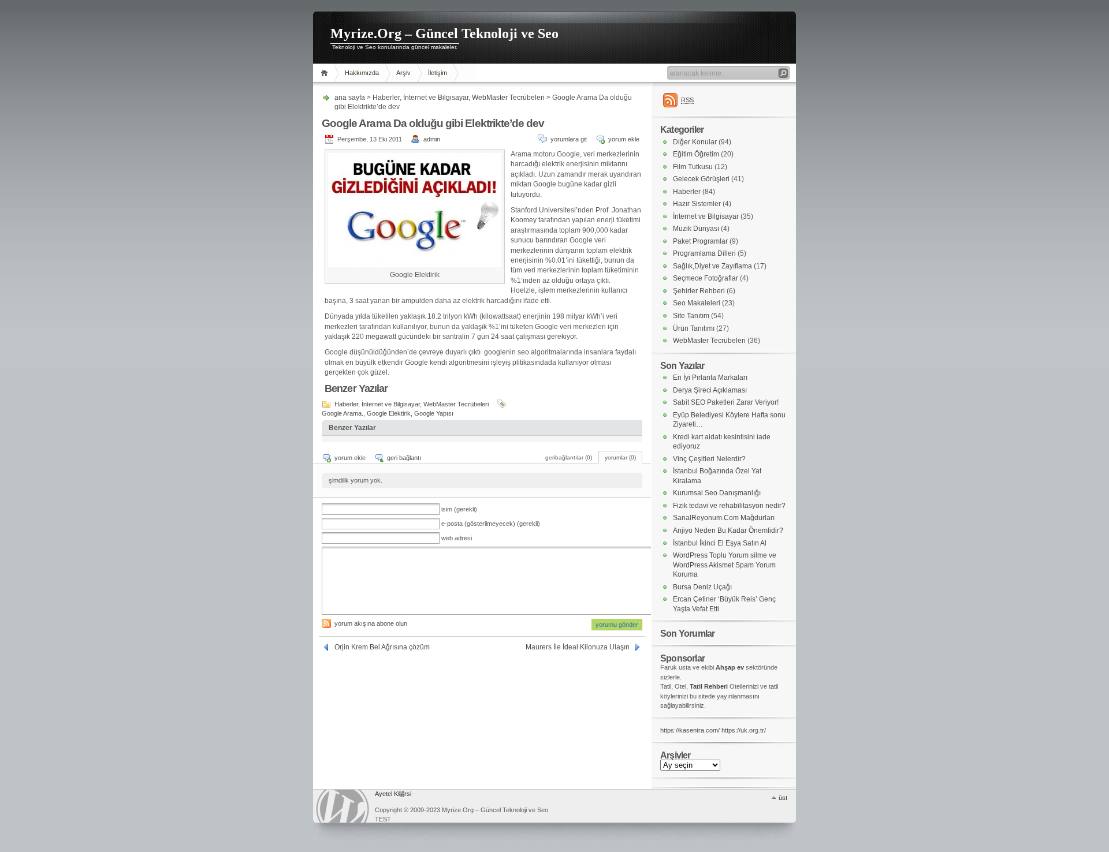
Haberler (386, 98)
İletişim (437, 72)
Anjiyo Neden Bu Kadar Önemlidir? (728, 530)
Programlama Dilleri (704, 253)
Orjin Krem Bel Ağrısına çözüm (382, 647)
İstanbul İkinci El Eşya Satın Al (719, 543)
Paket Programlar (700, 241)
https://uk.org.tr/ (743, 730)
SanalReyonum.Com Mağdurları (724, 518)
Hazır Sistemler (697, 204)
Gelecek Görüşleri (701, 179)
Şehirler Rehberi (699, 291)
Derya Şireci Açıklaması (710, 390)
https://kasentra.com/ (690, 730)
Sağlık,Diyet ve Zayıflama (712, 266)
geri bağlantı (404, 457)
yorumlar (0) (620, 457)
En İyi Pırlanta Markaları (710, 377)
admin (431, 139)
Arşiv (403, 72)
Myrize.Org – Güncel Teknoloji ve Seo (444, 33)
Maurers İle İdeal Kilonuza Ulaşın (578, 647)
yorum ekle (623, 139)
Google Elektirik (389, 413)
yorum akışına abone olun (370, 623)
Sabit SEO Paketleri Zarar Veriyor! (726, 402)
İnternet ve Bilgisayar (435, 98)
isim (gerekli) (459, 509)
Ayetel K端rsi (393, 793)
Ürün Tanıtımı (693, 328)
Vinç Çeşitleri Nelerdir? (709, 459)
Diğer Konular (695, 142)
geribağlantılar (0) (568, 457)
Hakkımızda (362, 72)
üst (783, 797)
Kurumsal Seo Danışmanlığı (717, 493)
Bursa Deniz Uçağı (702, 587)
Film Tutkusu (693, 167)
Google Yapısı (433, 413)
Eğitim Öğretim (696, 154)
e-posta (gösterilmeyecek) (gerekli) (490, 523)
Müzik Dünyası (696, 229)
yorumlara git (568, 139)
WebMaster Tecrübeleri (508, 98)
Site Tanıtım (691, 316)
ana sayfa (326, 73)
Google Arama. (342, 413)
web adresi (456, 538)
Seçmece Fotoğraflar (705, 278)
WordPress (342, 806)
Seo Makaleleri (696, 303)
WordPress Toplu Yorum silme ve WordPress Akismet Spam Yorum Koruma (724, 564)
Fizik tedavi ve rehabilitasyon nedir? (729, 506)
